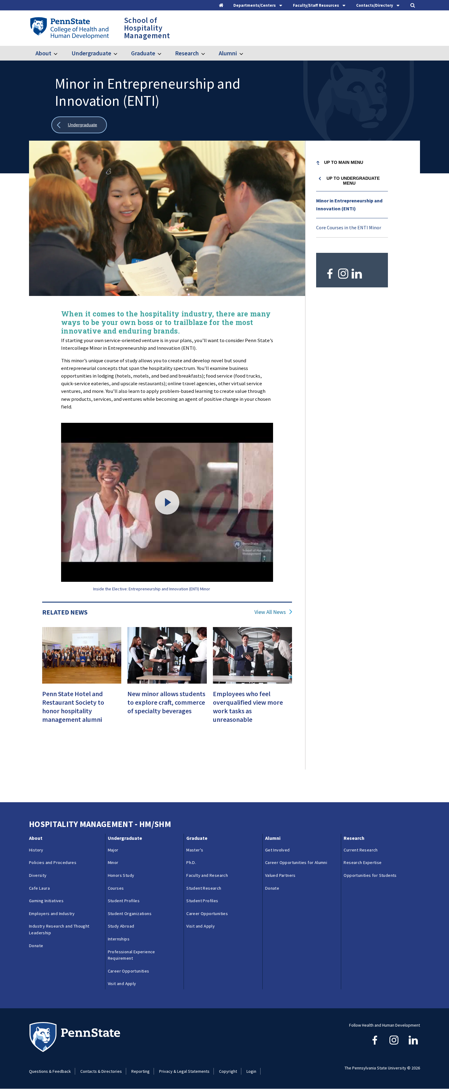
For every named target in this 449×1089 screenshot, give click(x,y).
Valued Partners (280, 875)
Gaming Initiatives (46, 900)
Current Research (361, 850)
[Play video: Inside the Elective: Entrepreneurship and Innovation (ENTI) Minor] (167, 502)
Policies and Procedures (52, 862)
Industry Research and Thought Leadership (59, 929)
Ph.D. (191, 862)
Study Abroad (121, 926)
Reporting (140, 1071)
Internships (119, 939)
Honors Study (121, 875)
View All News (270, 612)
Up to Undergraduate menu (353, 181)
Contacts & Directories (101, 1071)
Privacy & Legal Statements (184, 1071)
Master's (194, 850)
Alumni (228, 53)
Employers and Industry (52, 913)
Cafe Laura (39, 888)
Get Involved (277, 850)
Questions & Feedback (50, 1071)
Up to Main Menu (343, 162)
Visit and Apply (122, 983)
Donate (36, 945)
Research (187, 53)
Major (113, 850)
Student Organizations (129, 913)
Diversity (38, 875)
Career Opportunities (128, 971)
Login (251, 1071)
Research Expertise (362, 862)
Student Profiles (124, 900)
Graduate (143, 53)
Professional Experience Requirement (131, 955)
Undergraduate (91, 53)
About (43, 53)
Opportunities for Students (370, 875)
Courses (116, 888)
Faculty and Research (207, 875)
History (36, 850)
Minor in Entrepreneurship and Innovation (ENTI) (349, 204)
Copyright (228, 1071)
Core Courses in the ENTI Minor (348, 227)
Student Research (203, 888)
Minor (113, 862)
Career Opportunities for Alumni (296, 862)
